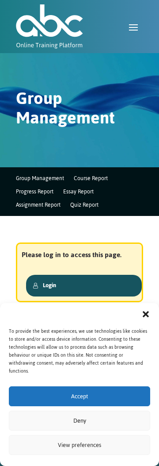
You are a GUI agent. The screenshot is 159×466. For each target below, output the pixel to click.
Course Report (91, 179)
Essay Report (78, 193)
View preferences (79, 445)
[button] (145, 314)
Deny (79, 420)
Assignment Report (38, 206)
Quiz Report (84, 206)
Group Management (40, 179)
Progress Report (34, 193)
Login (49, 285)
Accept (79, 396)
